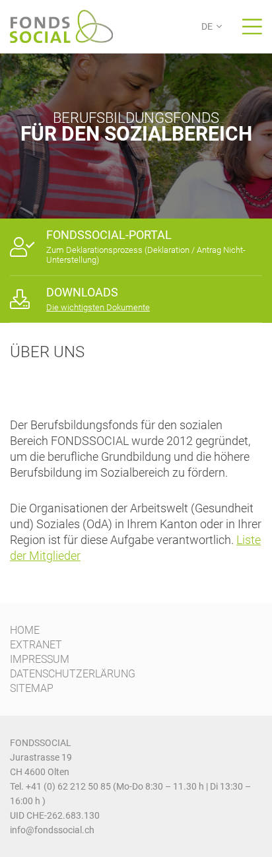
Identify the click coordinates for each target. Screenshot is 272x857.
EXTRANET (36, 644)
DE (207, 26)
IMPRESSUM (39, 659)
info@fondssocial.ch (52, 830)
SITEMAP (31, 688)
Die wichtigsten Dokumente (98, 307)
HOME (25, 630)
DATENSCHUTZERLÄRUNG (72, 674)
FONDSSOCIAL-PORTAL (109, 235)
